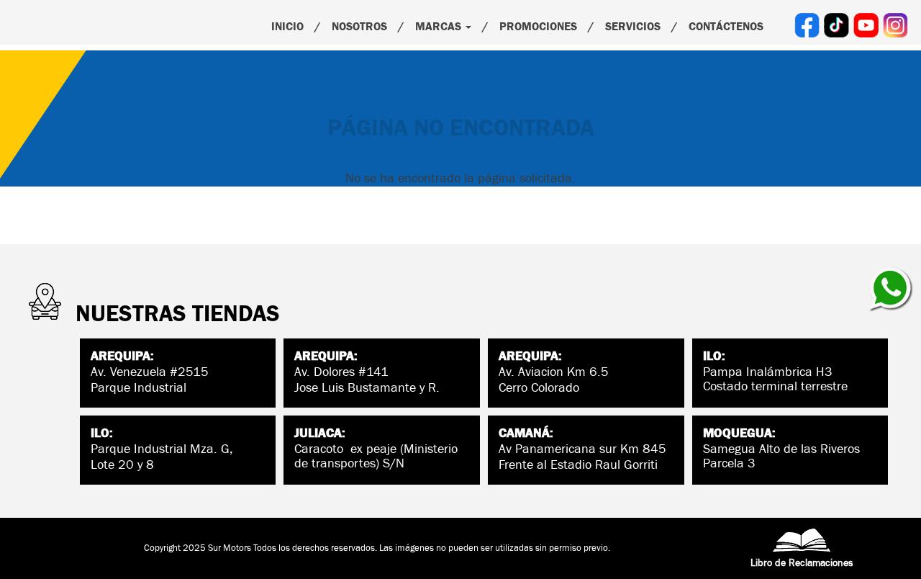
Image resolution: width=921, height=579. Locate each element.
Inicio (287, 26)
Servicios (633, 26)
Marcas (439, 26)
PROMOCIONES (538, 26)
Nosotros (359, 26)
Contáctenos (726, 26)
